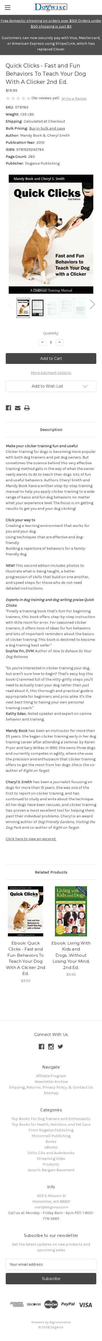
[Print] (27, 408)
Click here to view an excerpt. (31, 839)
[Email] (17, 408)
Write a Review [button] (73, 98)
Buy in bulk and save (47, 128)
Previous (9, 304)
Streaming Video (51, 1158)
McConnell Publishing (51, 1136)
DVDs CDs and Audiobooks (51, 1153)
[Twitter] (60, 1046)
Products (51, 1164)
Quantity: (51, 333)
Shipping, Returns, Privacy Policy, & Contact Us (51, 1087)
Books (51, 1141)
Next (92, 304)
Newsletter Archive (51, 1081)
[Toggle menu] (7, 7)
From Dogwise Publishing (51, 1130)
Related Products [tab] (51, 872)
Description (51, 429)
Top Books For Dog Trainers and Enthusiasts (51, 1118)
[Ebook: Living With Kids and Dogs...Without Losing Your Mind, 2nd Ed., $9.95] (71, 911)
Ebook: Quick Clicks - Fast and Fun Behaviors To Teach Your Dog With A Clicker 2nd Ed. (25, 958)
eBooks (51, 1147)
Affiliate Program (51, 1076)
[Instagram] (51, 1046)
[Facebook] (8, 408)
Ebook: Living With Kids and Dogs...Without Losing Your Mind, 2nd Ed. (71, 955)
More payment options (51, 372)
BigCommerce (60, 1322)
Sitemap (51, 1093)
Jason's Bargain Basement (51, 1170)
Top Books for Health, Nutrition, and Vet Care (51, 1124)
